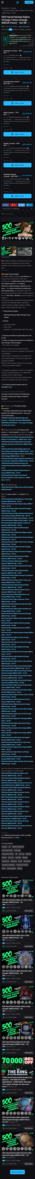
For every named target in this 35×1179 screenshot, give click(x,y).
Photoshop (27, 861)
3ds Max (18, 857)
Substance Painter (8, 854)
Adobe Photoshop (18, 847)
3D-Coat (21, 854)
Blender (28, 854)
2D (9, 847)
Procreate (17, 850)
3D (16, 854)
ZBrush (4, 857)
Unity (3, 868)
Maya (20, 861)
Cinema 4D (5, 861)
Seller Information (24, 26)
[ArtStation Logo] (17, 2)
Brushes (5, 29)
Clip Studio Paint (7, 850)
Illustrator (14, 861)
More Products (18, 1172)
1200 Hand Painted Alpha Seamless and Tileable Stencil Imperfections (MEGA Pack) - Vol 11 (16, 465)
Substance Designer (8, 865)
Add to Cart (19, 72)
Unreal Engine (11, 868)
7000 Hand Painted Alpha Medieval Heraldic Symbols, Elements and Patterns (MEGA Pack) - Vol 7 (17, 444)
